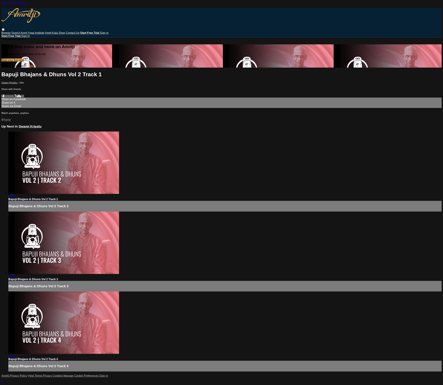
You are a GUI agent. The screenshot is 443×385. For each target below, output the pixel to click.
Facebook (7, 95)
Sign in (104, 32)
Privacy (48, 375)
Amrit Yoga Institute (32, 32)
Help (31, 375)
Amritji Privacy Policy (14, 375)
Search (16, 32)
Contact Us (72, 32)
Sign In (25, 35)
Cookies (58, 375)
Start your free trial (12, 60)
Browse (6, 32)
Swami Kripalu (9, 82)
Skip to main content (13, 2)
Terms (39, 375)
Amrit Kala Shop (55, 32)
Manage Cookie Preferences (81, 375)
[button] (3, 29)
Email (20, 95)
